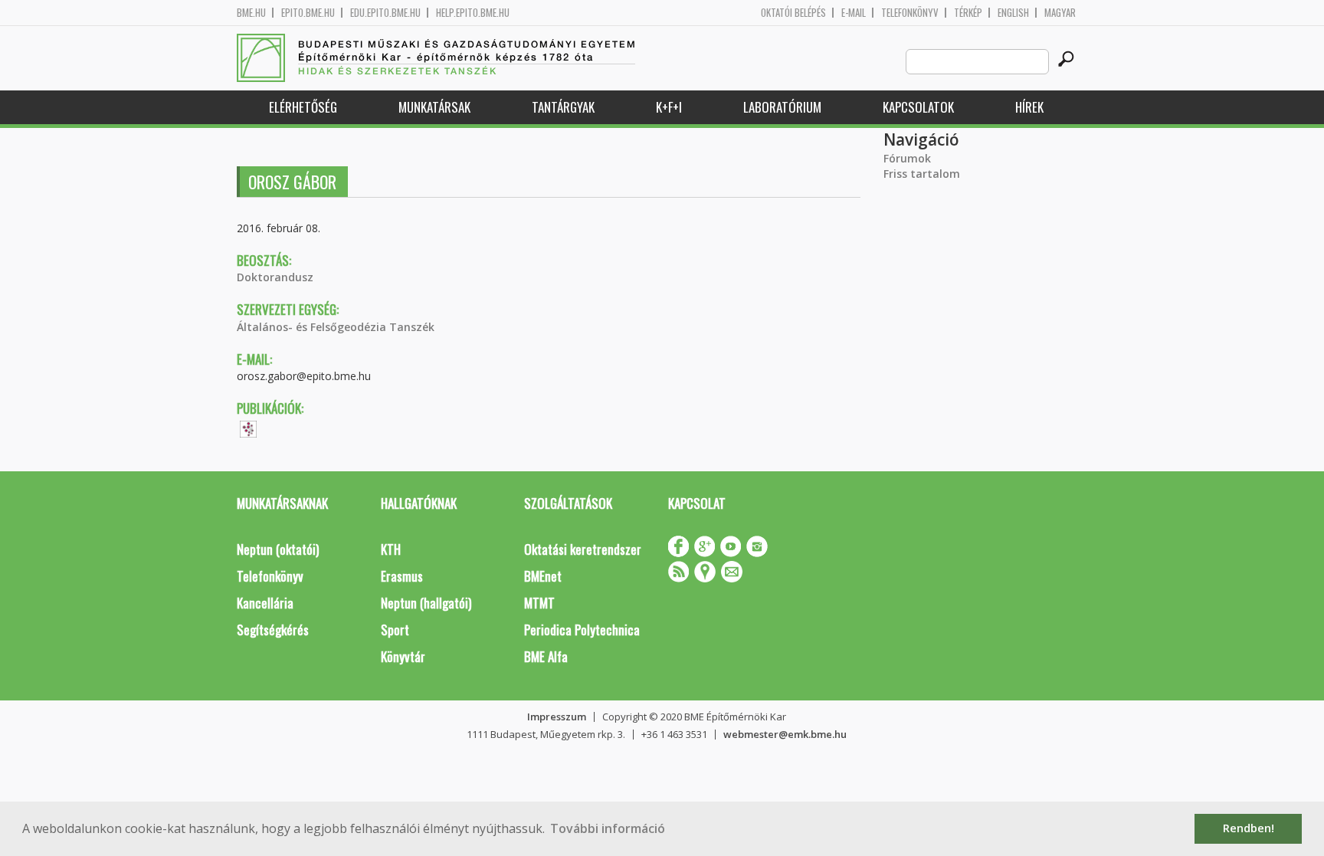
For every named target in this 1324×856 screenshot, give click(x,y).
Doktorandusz (275, 277)
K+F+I (669, 106)
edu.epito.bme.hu (385, 13)
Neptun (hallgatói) (426, 602)
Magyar (1060, 13)
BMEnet (543, 575)
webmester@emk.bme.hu (785, 734)
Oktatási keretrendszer (582, 549)
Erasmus (402, 575)
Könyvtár (403, 656)
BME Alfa (546, 656)
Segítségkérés (273, 629)
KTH (391, 549)
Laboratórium (782, 106)
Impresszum (556, 716)
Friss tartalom (921, 173)
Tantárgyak (563, 106)
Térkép (968, 13)
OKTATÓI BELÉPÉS (793, 13)
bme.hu (251, 13)
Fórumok (907, 158)
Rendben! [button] (1248, 828)
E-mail (853, 13)
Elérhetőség (303, 106)
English (1013, 13)
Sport (395, 629)
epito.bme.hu (308, 13)
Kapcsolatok (918, 106)
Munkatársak (434, 106)
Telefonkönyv (910, 13)
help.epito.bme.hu (473, 13)
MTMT (539, 602)
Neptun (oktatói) (278, 549)
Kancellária (265, 602)
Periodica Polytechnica (582, 629)
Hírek (1029, 106)
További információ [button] (607, 828)
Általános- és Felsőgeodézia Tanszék (335, 327)
